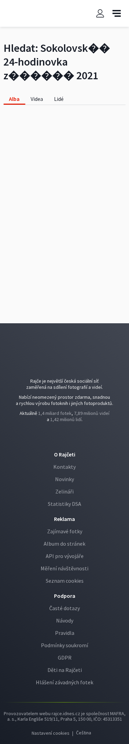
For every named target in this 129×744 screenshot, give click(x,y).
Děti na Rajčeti (64, 669)
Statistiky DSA (64, 503)
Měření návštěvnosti (64, 568)
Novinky (64, 479)
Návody (64, 620)
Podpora (64, 595)
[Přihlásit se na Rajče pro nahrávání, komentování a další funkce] (100, 14)
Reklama (64, 518)
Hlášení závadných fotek (64, 682)
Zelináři (64, 491)
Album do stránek (64, 543)
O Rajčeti (64, 454)
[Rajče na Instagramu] (70, 438)
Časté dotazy (64, 608)
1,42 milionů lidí (66, 419)
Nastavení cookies (50, 733)
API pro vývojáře (65, 556)
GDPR (65, 657)
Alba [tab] (14, 98)
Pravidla (64, 632)
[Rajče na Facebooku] (59, 438)
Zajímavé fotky (64, 531)
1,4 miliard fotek (55, 413)
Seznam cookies (65, 580)
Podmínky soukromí (64, 645)
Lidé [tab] (59, 98)
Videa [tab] (37, 98)
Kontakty (64, 466)
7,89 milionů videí (91, 413)
